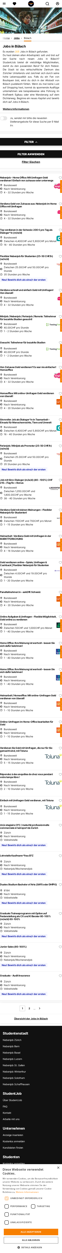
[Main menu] (4, 4)
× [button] (58, 1168)
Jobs (17, 38)
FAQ (5, 1106)
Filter (29, 142)
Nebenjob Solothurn (14, 1077)
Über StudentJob (12, 1100)
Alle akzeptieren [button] (31, 1231)
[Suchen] (48, 4)
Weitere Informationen (16, 109)
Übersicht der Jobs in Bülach (31, 1018)
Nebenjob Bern (11, 1046)
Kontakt (7, 1112)
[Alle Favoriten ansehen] (14, 4)
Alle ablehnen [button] (31, 1240)
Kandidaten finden (13, 1147)
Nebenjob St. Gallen (14, 1065)
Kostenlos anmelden (14, 1141)
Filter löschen (31, 162)
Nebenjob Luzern (12, 1058)
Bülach (27, 38)
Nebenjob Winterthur (14, 1071)
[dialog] (31, 1208)
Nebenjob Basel (11, 1052)
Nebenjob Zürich (12, 1039)
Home (6, 38)
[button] (31, 1247)
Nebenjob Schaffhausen (16, 1084)
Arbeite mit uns (11, 1119)
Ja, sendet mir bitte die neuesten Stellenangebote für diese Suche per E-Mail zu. (34, 122)
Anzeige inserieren (13, 1135)
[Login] (57, 4)
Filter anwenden (31, 154)
